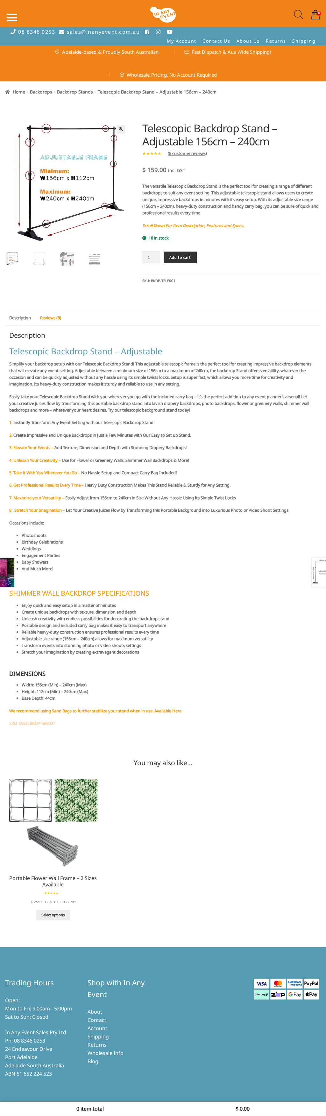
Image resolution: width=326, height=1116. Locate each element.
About (95, 1011)
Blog (93, 1061)
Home (19, 92)
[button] (121, 129)
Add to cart (180, 257)
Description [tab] (20, 318)
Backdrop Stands (75, 92)
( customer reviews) (187, 153)
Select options (53, 914)
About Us (248, 41)
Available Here (167, 711)
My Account (181, 41)
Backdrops (41, 92)
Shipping (303, 41)
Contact (97, 1019)
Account (97, 1028)
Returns (276, 41)
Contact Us (216, 41)
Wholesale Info (106, 1053)
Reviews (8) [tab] (50, 318)
